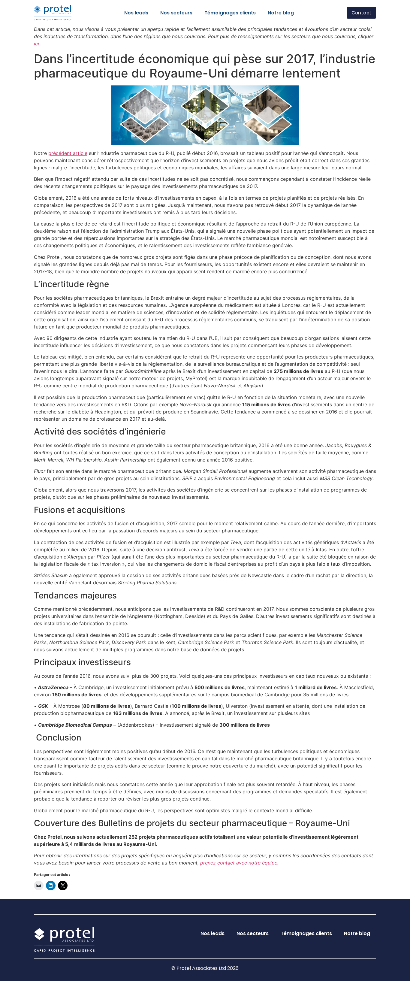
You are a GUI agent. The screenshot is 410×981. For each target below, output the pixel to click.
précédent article (67, 153)
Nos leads (136, 12)
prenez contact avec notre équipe (238, 863)
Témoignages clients (230, 12)
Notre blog (281, 12)
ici (36, 44)
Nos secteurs (176, 12)
